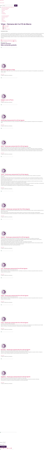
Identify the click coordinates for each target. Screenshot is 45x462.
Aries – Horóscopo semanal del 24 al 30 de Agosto (14, 146)
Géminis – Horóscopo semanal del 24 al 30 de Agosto (15, 209)
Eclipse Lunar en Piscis (7, 100)
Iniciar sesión (2, 2)
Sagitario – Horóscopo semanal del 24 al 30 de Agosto (15, 376)
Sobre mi (3, 12)
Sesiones (3, 10)
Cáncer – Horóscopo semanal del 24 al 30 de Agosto (15, 237)
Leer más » (2, 74)
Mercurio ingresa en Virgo (8, 69)
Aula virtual (2, 0)
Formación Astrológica (5, 8)
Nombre (1, 442)
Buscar (1, 5)
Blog (2, 11)
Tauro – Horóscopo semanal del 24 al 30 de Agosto (15, 174)
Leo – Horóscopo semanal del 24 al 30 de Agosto (14, 268)
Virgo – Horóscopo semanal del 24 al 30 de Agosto (14, 295)
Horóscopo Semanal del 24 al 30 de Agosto (12, 120)
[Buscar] (15, 6)
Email (1, 444)
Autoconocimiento (5, 9)
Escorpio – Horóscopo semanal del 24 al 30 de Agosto (15, 349)
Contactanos (4, 13)
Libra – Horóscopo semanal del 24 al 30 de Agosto (14, 322)
